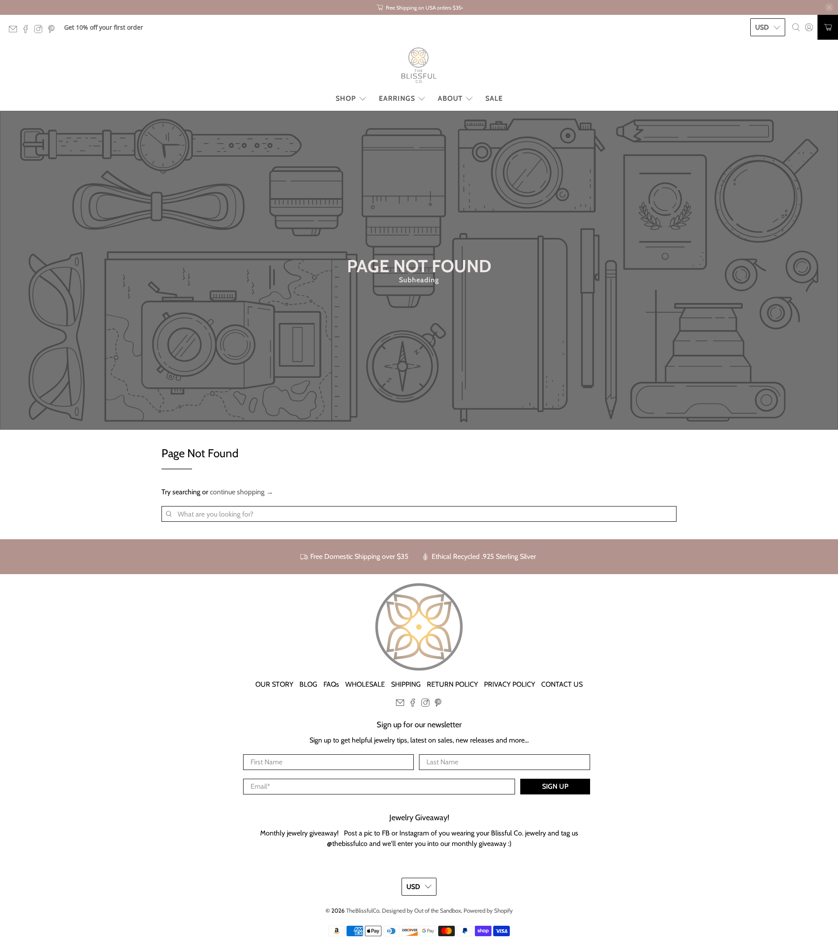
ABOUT (450, 98)
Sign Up (555, 786)
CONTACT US (562, 684)
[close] (829, 7)
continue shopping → (241, 492)
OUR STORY (274, 684)
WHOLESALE (365, 684)
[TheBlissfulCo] (419, 65)
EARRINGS (397, 98)
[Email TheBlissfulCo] (15, 31)
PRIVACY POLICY (509, 684)
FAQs (331, 684)
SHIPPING (406, 684)
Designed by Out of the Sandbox (421, 910)
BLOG (308, 684)
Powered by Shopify (488, 910)
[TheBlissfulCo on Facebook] (27, 31)
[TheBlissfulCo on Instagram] (40, 31)
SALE (494, 98)
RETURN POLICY (452, 684)
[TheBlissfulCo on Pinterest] (53, 31)
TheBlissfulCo (362, 910)
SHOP (346, 98)
